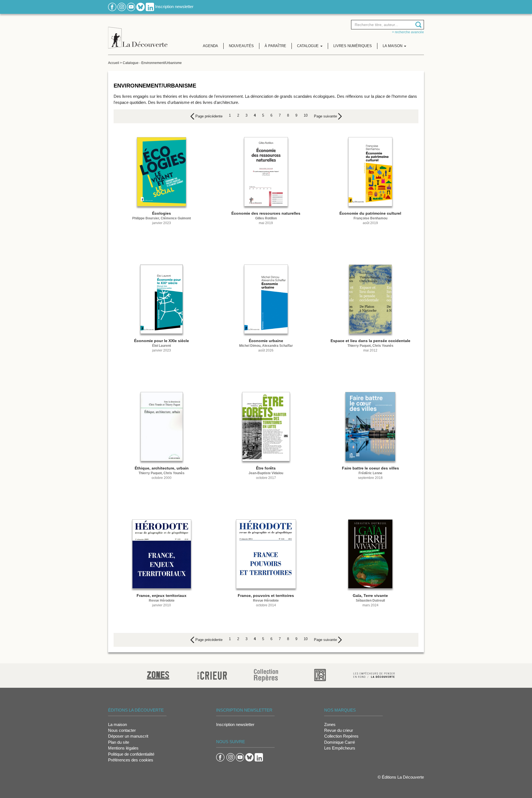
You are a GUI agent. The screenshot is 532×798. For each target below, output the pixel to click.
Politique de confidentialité (131, 754)
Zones (330, 724)
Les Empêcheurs (339, 748)
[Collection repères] (266, 675)
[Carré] (320, 674)
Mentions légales (123, 748)
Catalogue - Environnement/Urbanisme (152, 63)
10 (306, 115)
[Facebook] (112, 6)
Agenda (210, 46)
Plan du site (118, 742)
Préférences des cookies (130, 760)
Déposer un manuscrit (128, 736)
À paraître (275, 46)
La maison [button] (393, 46)
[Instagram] (121, 6)
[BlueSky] (140, 6)
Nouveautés (241, 46)
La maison (117, 724)
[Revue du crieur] (212, 674)
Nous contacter (122, 730)
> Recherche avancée (408, 32)
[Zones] (158, 674)
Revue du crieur (338, 730)
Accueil (113, 63)
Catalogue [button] (308, 46)
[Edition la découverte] (137, 33)
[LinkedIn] (150, 6)
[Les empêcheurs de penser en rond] (374, 674)
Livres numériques (352, 46)
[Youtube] (131, 6)
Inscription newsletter (174, 6)
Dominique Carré (339, 742)
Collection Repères (341, 736)
